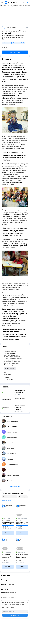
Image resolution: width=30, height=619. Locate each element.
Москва (6, 43)
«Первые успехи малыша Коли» (19, 391)
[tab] (9, 496)
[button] (15, 575)
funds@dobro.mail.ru (9, 592)
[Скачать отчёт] (25, 358)
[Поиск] (21, 2)
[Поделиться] (26, 27)
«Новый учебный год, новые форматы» (19, 407)
